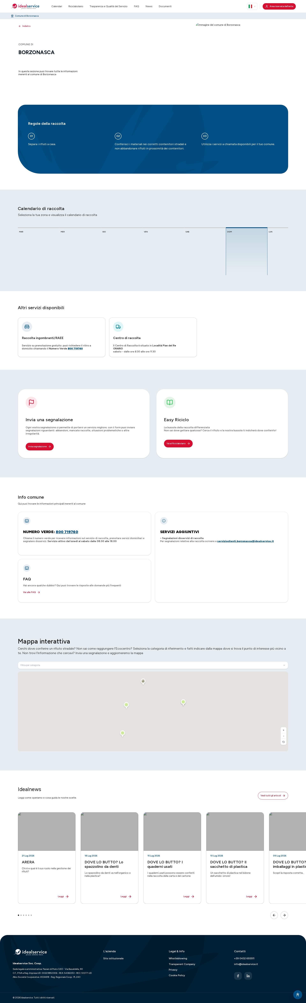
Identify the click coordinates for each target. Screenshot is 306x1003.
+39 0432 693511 (244, 958)
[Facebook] (238, 976)
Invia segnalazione (37, 446)
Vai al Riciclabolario (176, 443)
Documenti (165, 6)
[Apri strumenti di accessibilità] (297, 994)
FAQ (136, 6)
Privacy (173, 969)
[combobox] (252, 6)
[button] (143, 682)
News (149, 6)
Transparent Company (182, 964)
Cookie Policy (177, 975)
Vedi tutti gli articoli (271, 795)
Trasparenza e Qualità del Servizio (108, 6)
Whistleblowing (178, 958)
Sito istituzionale (113, 958)
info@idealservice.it (246, 964)
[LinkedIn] (248, 976)
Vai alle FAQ (29, 592)
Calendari (56, 6)
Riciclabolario (75, 6)
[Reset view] (283, 742)
